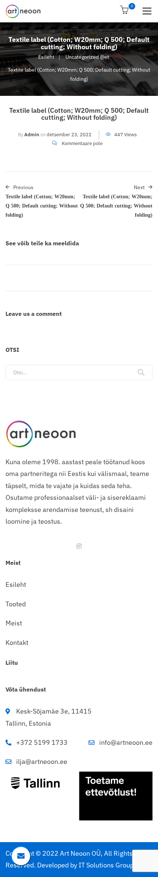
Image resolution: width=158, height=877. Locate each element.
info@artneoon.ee (125, 742)
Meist (14, 623)
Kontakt (17, 642)
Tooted (16, 604)
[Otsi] (141, 372)
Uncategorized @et (87, 57)
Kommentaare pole (82, 143)
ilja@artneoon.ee (41, 761)
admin (31, 134)
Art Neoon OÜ (80, 853)
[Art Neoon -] (23, 11)
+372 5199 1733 (42, 742)
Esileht (46, 57)
